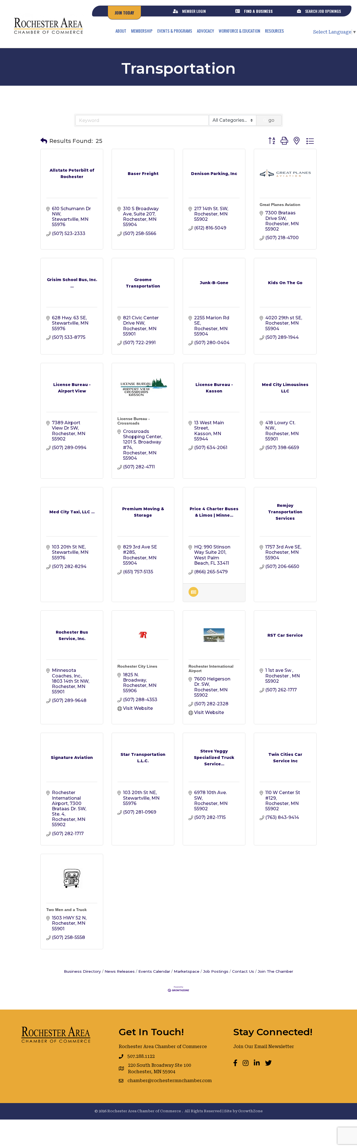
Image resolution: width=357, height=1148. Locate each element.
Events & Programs (174, 31)
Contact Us (243, 971)
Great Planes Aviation (280, 204)
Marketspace (186, 971)
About (120, 31)
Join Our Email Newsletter (263, 1046)
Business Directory (82, 971)
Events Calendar (154, 971)
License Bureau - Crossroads (133, 420)
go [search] (271, 120)
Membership (142, 31)
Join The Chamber (275, 971)
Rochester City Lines (137, 666)
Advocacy (205, 31)
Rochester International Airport (211, 668)
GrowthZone (250, 1111)
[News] (193, 595)
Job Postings (215, 971)
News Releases (120, 971)
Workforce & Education (239, 31)
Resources (274, 31)
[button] (43, 141)
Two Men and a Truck (66, 909)
